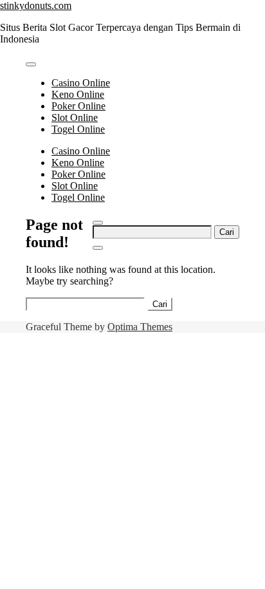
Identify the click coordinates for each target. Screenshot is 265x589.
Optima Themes (139, 326)
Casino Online (80, 82)
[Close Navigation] (98, 248)
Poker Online (78, 105)
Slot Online (74, 117)
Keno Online (77, 94)
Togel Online (78, 129)
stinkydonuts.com (35, 5)
